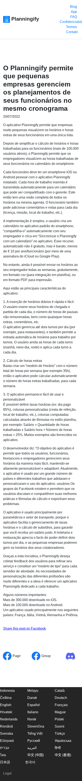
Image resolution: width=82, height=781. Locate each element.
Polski (59, 719)
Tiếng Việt (34, 733)
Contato (72, 32)
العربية (32, 748)
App (74, 11)
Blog (73, 6)
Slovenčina (35, 726)
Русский (33, 740)
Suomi (59, 726)
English (5, 705)
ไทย (3, 755)
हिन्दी (58, 748)
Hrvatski (6, 712)
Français (61, 705)
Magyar (60, 712)
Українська (63, 740)
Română (6, 726)
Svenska (6, 733)
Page (16, 656)
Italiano (32, 712)
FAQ (73, 17)
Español (33, 705)
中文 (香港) (63, 755)
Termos (71, 27)
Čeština (6, 698)
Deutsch (61, 698)
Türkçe (60, 733)
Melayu (32, 690)
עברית (4, 748)
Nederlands (8, 719)
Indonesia (7, 690)
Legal (7, 773)
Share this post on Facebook (24, 628)
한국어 (30, 762)
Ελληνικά (7, 740)
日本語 (5, 762)
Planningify (24, 19)
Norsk (31, 719)
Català (60, 690)
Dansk (32, 698)
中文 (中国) (35, 755)
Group (46, 656)
